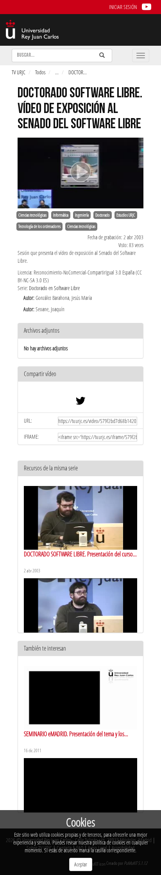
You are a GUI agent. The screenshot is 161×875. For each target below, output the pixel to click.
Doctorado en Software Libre (54, 288)
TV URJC (18, 72)
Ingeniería (82, 215)
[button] (80, 374)
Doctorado (102, 215)
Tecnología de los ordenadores (39, 226)
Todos (40, 72)
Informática (60, 215)
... (57, 72)
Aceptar (80, 864)
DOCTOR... (77, 72)
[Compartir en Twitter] (80, 402)
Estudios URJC (125, 215)
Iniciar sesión (123, 7)
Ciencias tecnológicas (32, 215)
